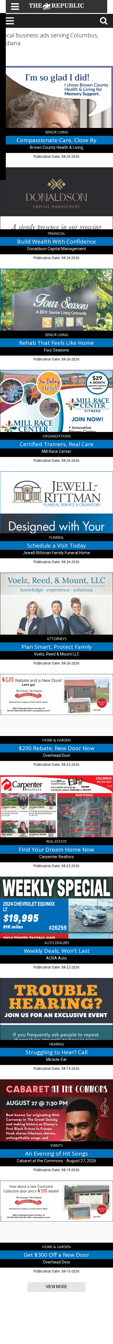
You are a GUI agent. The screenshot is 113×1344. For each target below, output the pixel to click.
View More (56, 1286)
